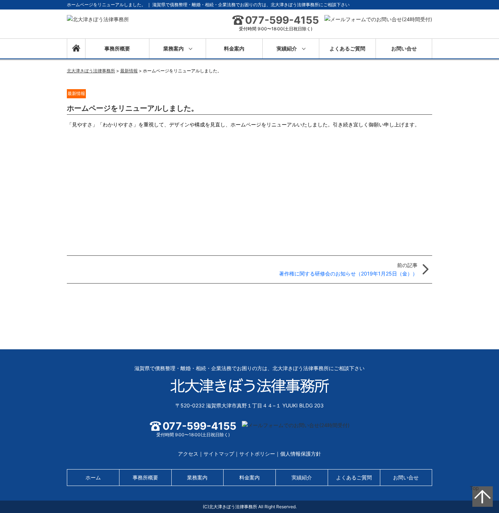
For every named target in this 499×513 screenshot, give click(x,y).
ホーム (76, 48)
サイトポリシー (257, 454)
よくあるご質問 (347, 48)
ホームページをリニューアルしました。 (132, 108)
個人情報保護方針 (300, 454)
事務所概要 (117, 48)
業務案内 (173, 48)
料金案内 (234, 48)
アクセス (188, 454)
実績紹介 (287, 48)
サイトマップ (218, 454)
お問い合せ (404, 48)
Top (474, 488)
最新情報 (76, 93)
